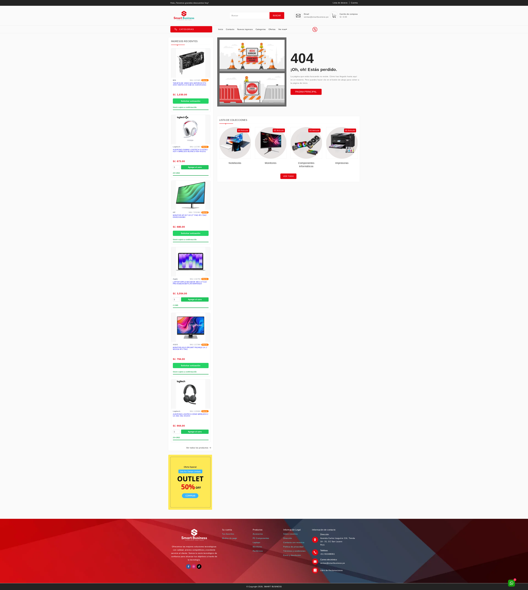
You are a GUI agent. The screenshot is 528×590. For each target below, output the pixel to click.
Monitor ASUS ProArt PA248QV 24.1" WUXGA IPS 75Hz (190, 348)
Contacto (230, 29)
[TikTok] (199, 566)
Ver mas (282, 29)
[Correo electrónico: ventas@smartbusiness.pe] (315, 561)
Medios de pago (229, 538)
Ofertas (272, 29)
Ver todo (288, 176)
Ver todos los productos (197, 448)
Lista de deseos (340, 3)
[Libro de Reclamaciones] (315, 570)
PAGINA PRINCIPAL (306, 92)
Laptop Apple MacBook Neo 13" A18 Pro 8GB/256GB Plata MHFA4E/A (190, 283)
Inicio (220, 29)
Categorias (261, 29)
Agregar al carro (195, 167)
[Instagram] (193, 566)
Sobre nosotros (290, 534)
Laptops (256, 542)
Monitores (257, 547)
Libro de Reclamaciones (331, 570)
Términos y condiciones (294, 551)
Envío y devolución (292, 555)
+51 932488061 (327, 554)
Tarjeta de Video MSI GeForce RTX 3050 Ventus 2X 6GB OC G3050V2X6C (189, 84)
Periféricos (258, 551)
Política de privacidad (293, 547)
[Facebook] (188, 566)
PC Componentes (261, 538)
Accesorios (258, 534)
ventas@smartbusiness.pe (332, 563)
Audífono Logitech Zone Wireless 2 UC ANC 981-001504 (190, 415)
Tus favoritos (228, 534)
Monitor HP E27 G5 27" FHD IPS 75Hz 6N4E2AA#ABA (189, 216)
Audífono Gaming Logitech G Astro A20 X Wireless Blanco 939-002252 (190, 150)
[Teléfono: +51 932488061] (315, 552)
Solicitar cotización (190, 101)
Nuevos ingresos (245, 29)
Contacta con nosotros (293, 542)
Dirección (287, 538)
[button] (191, 29)
